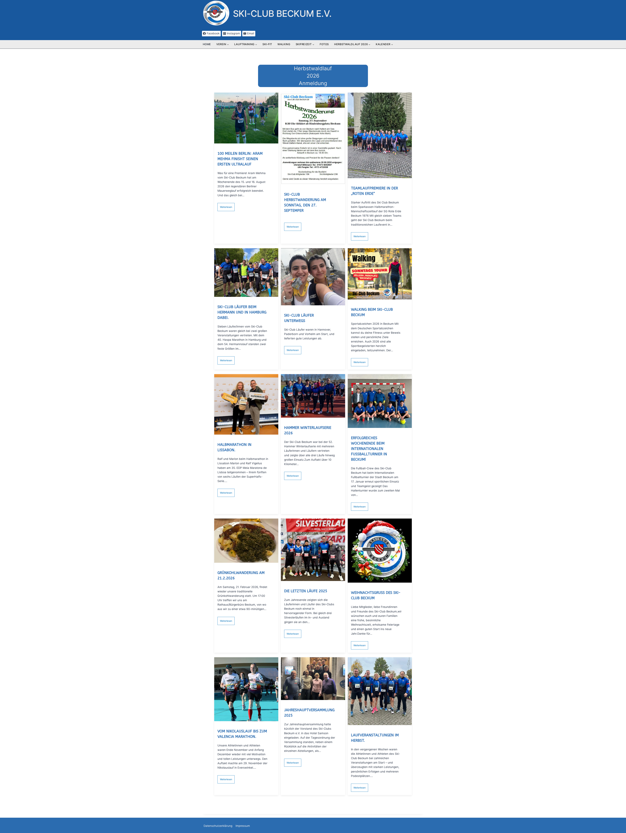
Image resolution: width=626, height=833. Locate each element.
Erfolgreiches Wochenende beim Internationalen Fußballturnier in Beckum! (369, 449)
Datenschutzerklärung (218, 825)
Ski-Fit (267, 44)
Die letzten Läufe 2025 (305, 591)
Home (207, 44)
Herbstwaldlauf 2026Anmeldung (313, 75)
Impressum (243, 825)
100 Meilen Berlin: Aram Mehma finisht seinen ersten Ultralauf (240, 158)
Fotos (324, 44)
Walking (283, 44)
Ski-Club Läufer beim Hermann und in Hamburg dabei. (241, 312)
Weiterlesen (226, 207)
